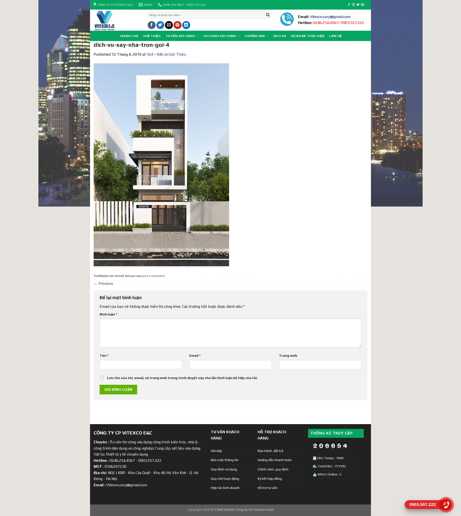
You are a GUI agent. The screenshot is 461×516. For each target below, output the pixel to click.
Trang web (288, 355)
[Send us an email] (362, 4)
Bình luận (108, 314)
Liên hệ (335, 36)
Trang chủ (128, 36)
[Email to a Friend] (169, 25)
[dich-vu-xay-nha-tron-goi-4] (161, 164)
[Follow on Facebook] (348, 4)
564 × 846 (155, 54)
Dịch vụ (279, 36)
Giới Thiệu (152, 36)
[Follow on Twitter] (358, 4)
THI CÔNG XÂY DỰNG (219, 36)
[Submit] (268, 15)
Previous (103, 283)
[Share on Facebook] (152, 25)
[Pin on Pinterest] (178, 25)
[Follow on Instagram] (353, 4)
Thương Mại (254, 36)
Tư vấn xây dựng (180, 36)
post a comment (153, 276)
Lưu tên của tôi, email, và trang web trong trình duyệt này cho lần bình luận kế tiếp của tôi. (182, 378)
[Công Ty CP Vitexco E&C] (117, 20)
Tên (104, 355)
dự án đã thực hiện (308, 36)
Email (194, 355)
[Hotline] (446, 504)
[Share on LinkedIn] (186, 25)
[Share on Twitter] (160, 25)
